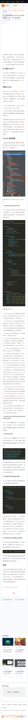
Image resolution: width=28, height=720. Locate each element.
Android (7, 587)
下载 (16, 94)
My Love (13, 1)
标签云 (5, 707)
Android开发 (7, 20)
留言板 (20, 704)
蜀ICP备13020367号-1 (21, 715)
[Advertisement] (14, 37)
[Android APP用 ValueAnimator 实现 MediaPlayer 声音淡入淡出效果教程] (7, 642)
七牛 (15, 718)
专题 (22, 1)
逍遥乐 (8, 715)
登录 (12, 692)
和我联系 (15, 704)
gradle (6, 108)
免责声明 (9, 704)
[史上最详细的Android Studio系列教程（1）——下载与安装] (20, 663)
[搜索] (20, 5)
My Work (18, 1)
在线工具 (8, 1)
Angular (3, 1)
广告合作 (3, 704)
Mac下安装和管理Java (19, 345)
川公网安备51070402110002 (9, 716)
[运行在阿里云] (20, 716)
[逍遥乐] (5, 5)
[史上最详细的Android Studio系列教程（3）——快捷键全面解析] (7, 663)
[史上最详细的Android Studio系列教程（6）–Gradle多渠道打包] (20, 642)
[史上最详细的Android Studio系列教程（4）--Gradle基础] (14, 173)
